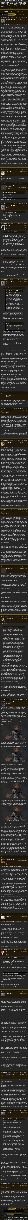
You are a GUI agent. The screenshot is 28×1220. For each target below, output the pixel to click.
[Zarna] (3, 446)
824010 (25, 17)
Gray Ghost (10, 1110)
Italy (25, 227)
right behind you (24, 860)
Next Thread (20, 11)
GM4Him (11, 169)
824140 (25, 1110)
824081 (25, 509)
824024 (25, 203)
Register (20, 2)
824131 (25, 991)
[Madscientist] (3, 862)
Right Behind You (24, 187)
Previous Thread (8, 11)
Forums (11, 2)
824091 (25, 616)
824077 (25, 440)
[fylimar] (3, 918)
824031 (25, 223)
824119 (25, 914)
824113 (25, 699)
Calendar (12, 8)
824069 (25, 393)
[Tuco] (3, 229)
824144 (25, 1183)
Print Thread (3, 14)
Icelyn (11, 183)
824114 (25, 857)
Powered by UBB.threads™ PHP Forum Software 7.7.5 (14, 1219)
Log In (25, 2)
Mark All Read (11, 1216)
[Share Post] (22, 17)
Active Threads (19, 8)
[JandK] (3, 995)
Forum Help (16, 1217)
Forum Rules (4, 1216)
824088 (25, 566)
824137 (25, 1072)
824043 (25, 279)
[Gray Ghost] (3, 515)
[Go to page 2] (27, 14)
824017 (25, 183)
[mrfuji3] (3, 414)
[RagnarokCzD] (2, 954)
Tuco (12, 279)
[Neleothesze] (3, 705)
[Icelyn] (3, 175)
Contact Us (10, 1217)
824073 (25, 408)
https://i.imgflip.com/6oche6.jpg (8, 199)
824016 (25, 169)
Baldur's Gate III (4, 3)
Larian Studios (4, 2)
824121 (25, 949)
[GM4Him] (3, 23)
